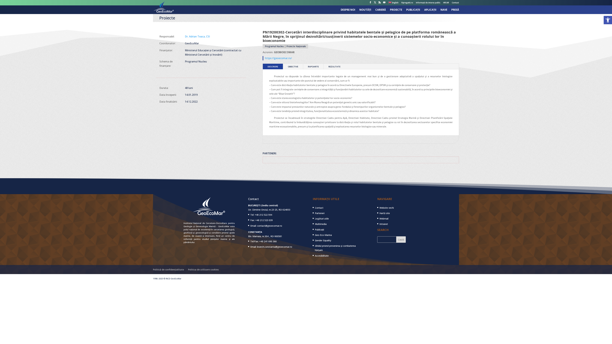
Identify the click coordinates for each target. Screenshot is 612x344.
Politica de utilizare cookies (203, 269)
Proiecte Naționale (296, 46)
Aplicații (430, 10)
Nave (444, 10)
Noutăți (365, 10)
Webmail (383, 218)
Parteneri (319, 213)
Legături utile (322, 218)
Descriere (273, 66)
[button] (608, 20)
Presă (455, 10)
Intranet (383, 224)
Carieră (380, 10)
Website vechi (386, 207)
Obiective (293, 66)
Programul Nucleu (274, 46)
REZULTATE (334, 66)
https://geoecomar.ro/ (278, 58)
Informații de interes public (428, 3)
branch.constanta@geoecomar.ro (274, 246)
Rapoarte (313, 66)
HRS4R (446, 3)
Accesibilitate (322, 255)
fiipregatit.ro (407, 3)
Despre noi (348, 10)
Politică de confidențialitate (168, 269)
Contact (455, 3)
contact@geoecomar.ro (269, 225)
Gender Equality (323, 240)
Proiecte (396, 10)
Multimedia (321, 224)
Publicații (413, 10)
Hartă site (384, 213)
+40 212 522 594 (263, 214)
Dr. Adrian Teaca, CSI (197, 36)
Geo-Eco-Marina (323, 234)
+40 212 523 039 (264, 220)
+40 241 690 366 (268, 241)
